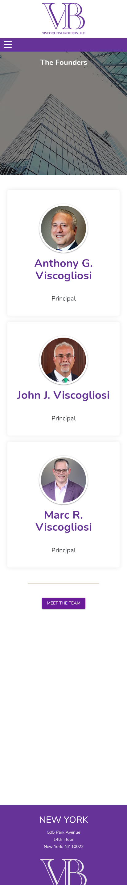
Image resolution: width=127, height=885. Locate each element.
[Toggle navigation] (11, 45)
